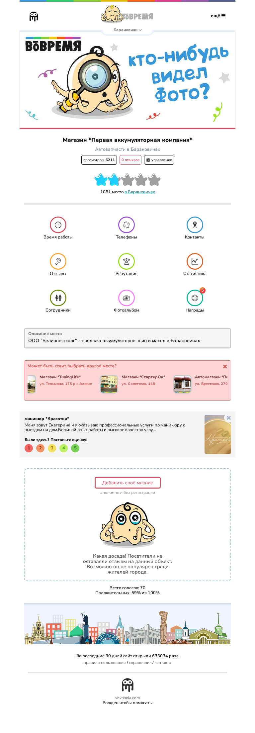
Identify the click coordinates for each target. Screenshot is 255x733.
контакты (163, 662)
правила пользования (105, 662)
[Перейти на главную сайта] (34, 17)
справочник (140, 662)
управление (161, 159)
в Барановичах (140, 192)
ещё (216, 15)
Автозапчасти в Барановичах (127, 149)
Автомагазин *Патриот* (218, 377)
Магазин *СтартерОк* (143, 377)
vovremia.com (127, 697)
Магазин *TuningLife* (60, 377)
